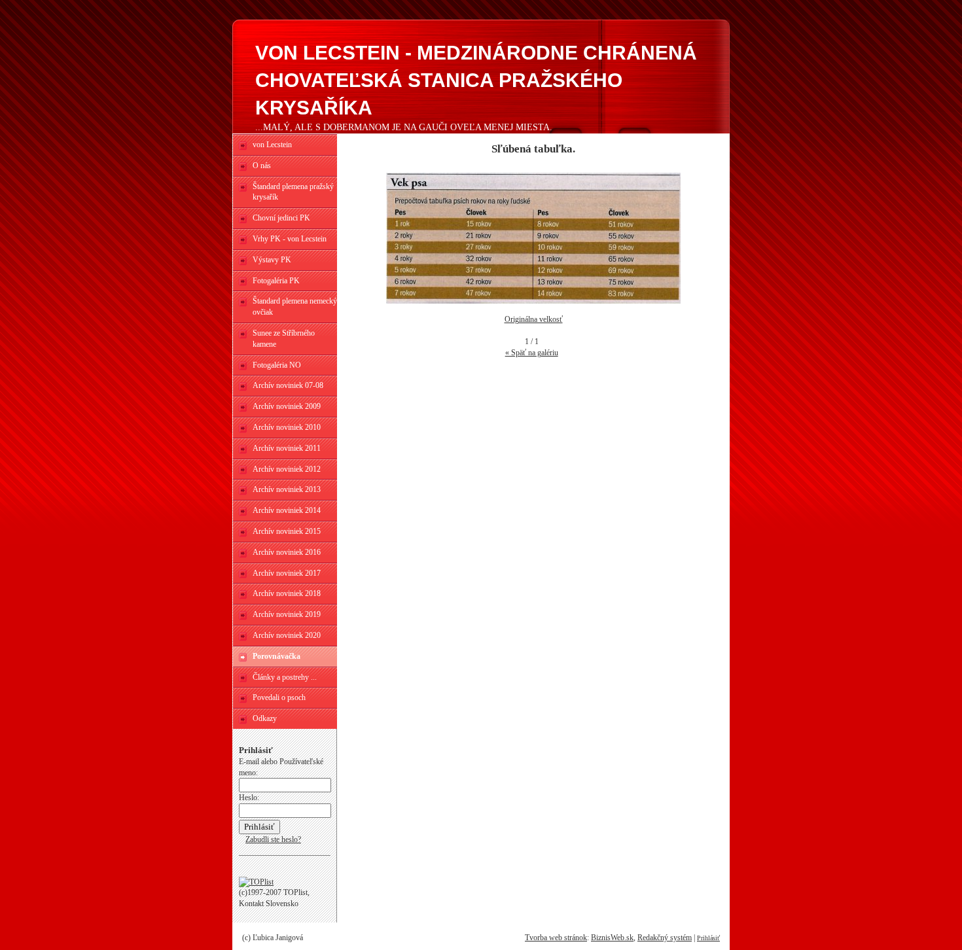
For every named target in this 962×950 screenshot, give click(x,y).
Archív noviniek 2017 (287, 573)
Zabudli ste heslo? (273, 839)
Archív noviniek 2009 (287, 406)
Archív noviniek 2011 (287, 448)
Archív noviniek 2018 (287, 593)
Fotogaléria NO (277, 365)
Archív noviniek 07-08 (288, 385)
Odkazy (265, 718)
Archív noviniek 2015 (287, 531)
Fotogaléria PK (276, 280)
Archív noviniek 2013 (287, 489)
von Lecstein (272, 144)
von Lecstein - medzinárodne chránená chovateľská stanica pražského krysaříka (476, 80)
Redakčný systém (664, 937)
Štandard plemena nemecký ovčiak (295, 306)
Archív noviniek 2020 (287, 635)
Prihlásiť (708, 937)
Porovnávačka (276, 656)
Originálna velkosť (534, 319)
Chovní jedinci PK (281, 217)
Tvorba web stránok (556, 937)
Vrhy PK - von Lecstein (290, 238)
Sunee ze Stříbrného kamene (284, 338)
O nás (262, 165)
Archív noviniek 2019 (287, 614)
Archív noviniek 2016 (287, 552)
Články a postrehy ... (285, 677)
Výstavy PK (272, 259)
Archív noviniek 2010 (287, 427)
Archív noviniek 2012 (287, 469)
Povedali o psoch (279, 697)
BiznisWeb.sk (612, 937)
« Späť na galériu (531, 352)
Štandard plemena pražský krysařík (293, 192)
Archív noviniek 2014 (287, 510)
